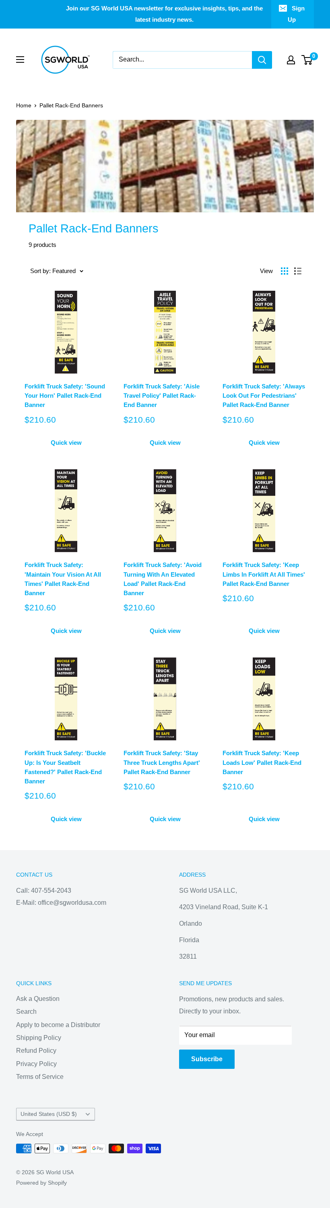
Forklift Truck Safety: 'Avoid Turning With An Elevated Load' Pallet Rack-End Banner (163, 578)
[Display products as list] (297, 271)
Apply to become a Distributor (58, 1024)
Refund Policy (36, 1050)
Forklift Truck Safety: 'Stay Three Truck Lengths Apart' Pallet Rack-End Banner (162, 762)
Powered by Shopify (41, 1182)
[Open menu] (20, 59)
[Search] (262, 60)
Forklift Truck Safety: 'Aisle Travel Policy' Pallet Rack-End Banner (162, 396)
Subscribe (207, 1059)
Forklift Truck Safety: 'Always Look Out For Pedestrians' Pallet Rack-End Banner (264, 396)
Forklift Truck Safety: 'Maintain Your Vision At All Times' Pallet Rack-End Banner (63, 578)
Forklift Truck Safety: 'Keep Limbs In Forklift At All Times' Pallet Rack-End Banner (264, 574)
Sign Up (296, 14)
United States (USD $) (49, 1114)
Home (23, 105)
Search (26, 1011)
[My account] (291, 59)
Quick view (66, 442)
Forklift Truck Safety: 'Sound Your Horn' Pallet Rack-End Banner (65, 396)
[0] (307, 60)
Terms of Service (40, 1076)
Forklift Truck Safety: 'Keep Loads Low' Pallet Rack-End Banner (262, 762)
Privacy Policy (36, 1063)
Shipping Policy (38, 1037)
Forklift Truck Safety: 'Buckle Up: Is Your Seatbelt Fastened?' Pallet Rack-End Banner (65, 767)
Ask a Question (38, 998)
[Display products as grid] (284, 271)
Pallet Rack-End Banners (71, 105)
